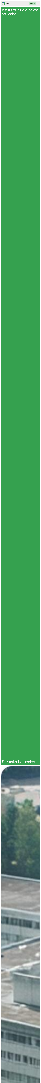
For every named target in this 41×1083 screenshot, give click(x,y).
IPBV (7, 4)
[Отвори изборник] (38, 3)
